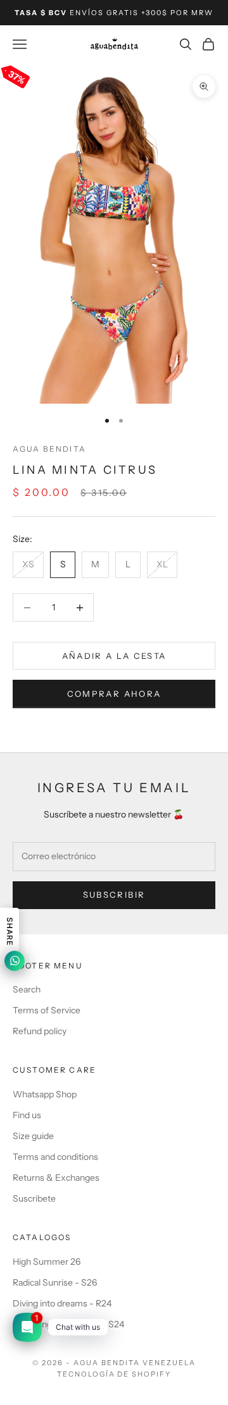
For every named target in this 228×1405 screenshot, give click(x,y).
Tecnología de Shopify (114, 1374)
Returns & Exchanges (56, 1177)
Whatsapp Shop (45, 1094)
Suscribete (34, 1198)
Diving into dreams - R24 (62, 1303)
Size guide (33, 1136)
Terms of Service (46, 1010)
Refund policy (39, 1031)
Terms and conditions (55, 1156)
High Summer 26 (46, 1261)
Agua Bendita (49, 449)
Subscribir (114, 894)
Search (27, 989)
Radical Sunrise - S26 (55, 1282)
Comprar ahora (114, 694)
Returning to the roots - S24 (68, 1324)
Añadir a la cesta (114, 656)
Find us (27, 1115)
